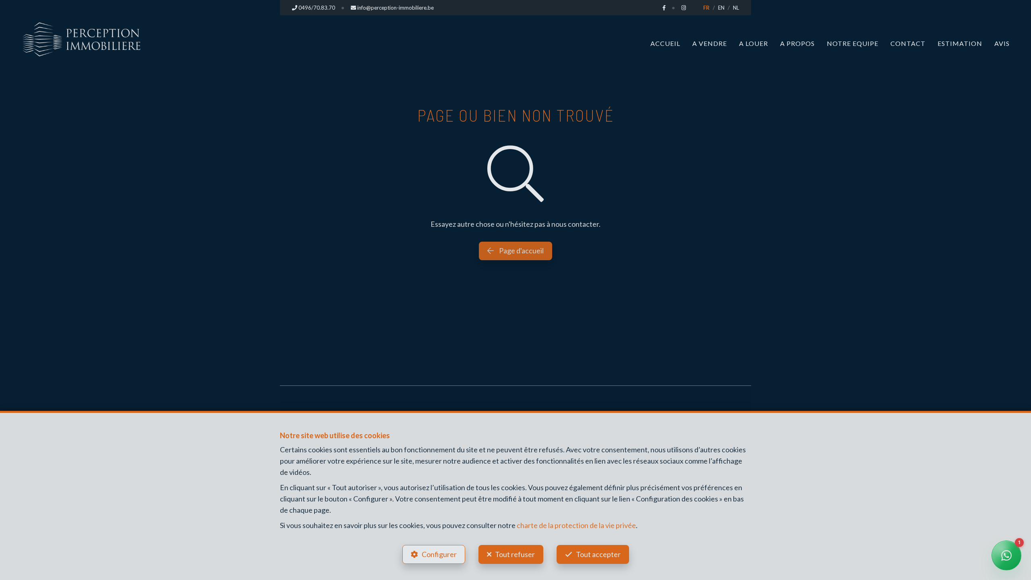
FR (706, 7)
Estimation (960, 43)
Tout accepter (598, 554)
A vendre (709, 43)
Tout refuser (515, 554)
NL (736, 7)
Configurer (439, 554)
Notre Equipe (852, 43)
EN (721, 7)
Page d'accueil (521, 250)
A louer (753, 43)
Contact (907, 43)
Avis (1002, 43)
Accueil (665, 43)
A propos (797, 43)
